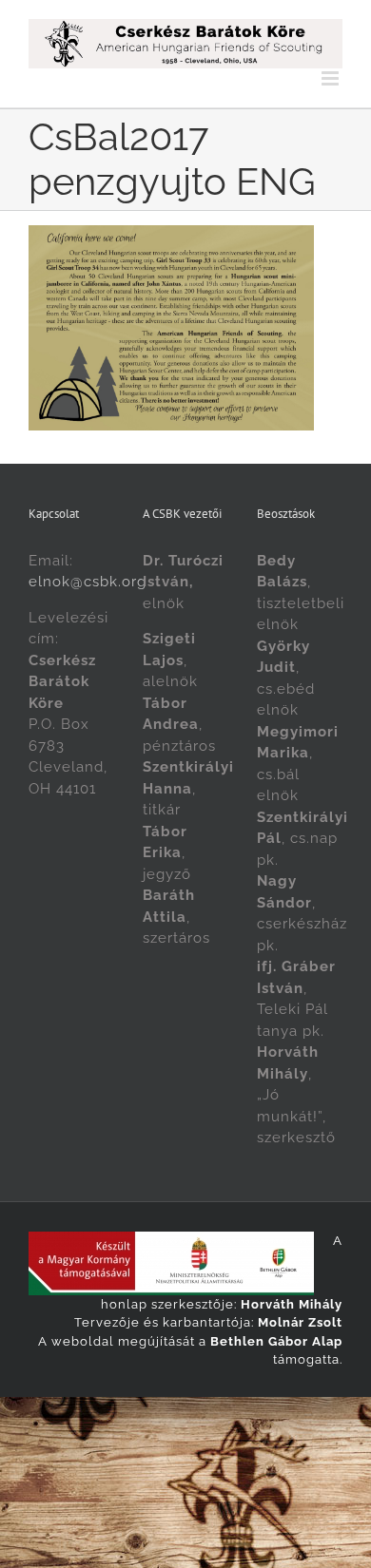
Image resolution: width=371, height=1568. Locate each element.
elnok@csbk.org (87, 581)
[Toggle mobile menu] (332, 78)
